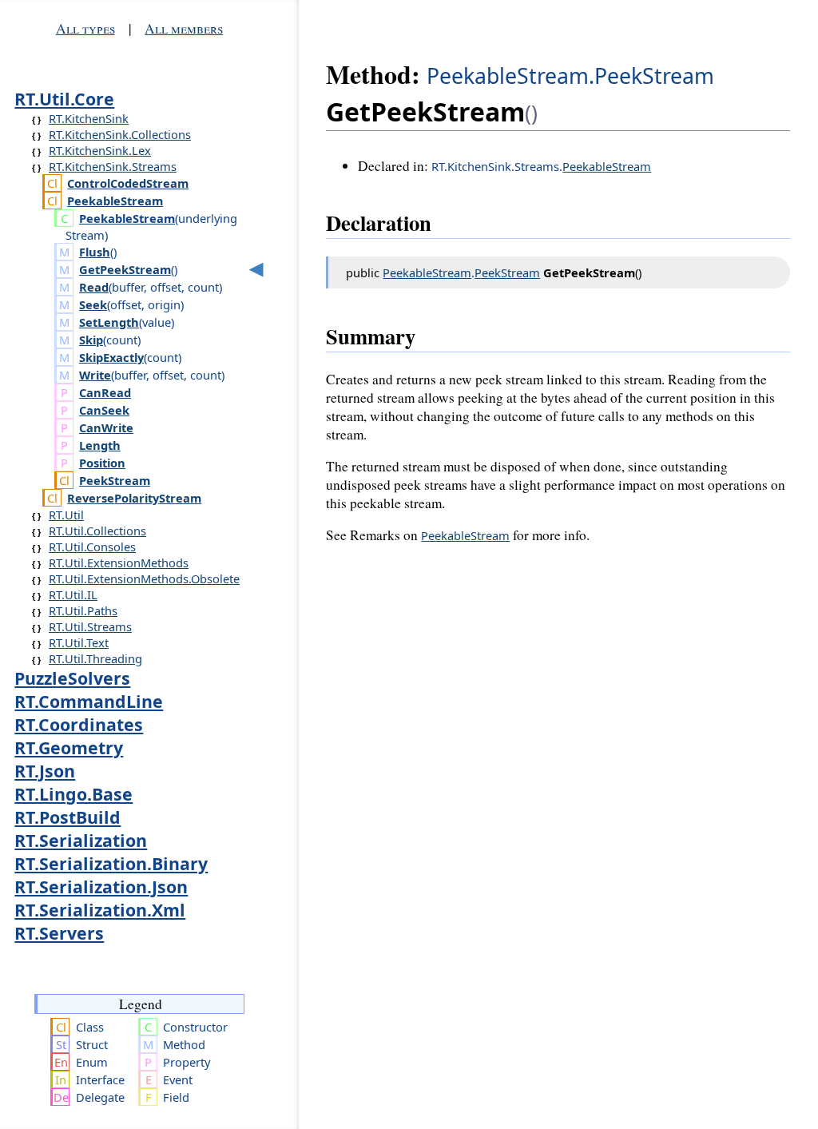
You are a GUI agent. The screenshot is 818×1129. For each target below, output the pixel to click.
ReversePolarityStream (134, 498)
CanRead (105, 392)
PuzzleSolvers (72, 678)
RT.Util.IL (73, 594)
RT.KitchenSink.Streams (113, 166)
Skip (91, 340)
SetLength (109, 322)
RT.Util (66, 515)
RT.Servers (59, 932)
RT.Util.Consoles (92, 547)
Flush (94, 252)
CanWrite (106, 427)
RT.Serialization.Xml (99, 909)
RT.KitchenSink (89, 118)
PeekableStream (115, 201)
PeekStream (114, 480)
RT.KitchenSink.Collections (120, 134)
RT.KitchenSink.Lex (100, 150)
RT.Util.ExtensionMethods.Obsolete (144, 578)
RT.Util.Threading (95, 658)
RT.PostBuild (67, 817)
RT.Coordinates (78, 724)
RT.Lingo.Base (73, 793)
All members (184, 28)
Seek (93, 304)
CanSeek (104, 410)
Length (100, 445)
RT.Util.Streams (90, 626)
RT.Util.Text (79, 642)
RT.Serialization (80, 840)
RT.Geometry (68, 747)
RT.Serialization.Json (101, 886)
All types (85, 28)
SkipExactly (111, 357)
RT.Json (44, 770)
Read (94, 287)
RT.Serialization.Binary (111, 863)
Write (95, 375)
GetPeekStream (125, 269)
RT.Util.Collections (97, 531)
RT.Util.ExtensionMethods (119, 562)
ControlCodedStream (128, 183)
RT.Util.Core (64, 98)
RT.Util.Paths (83, 610)
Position (102, 463)
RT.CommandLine (88, 701)
